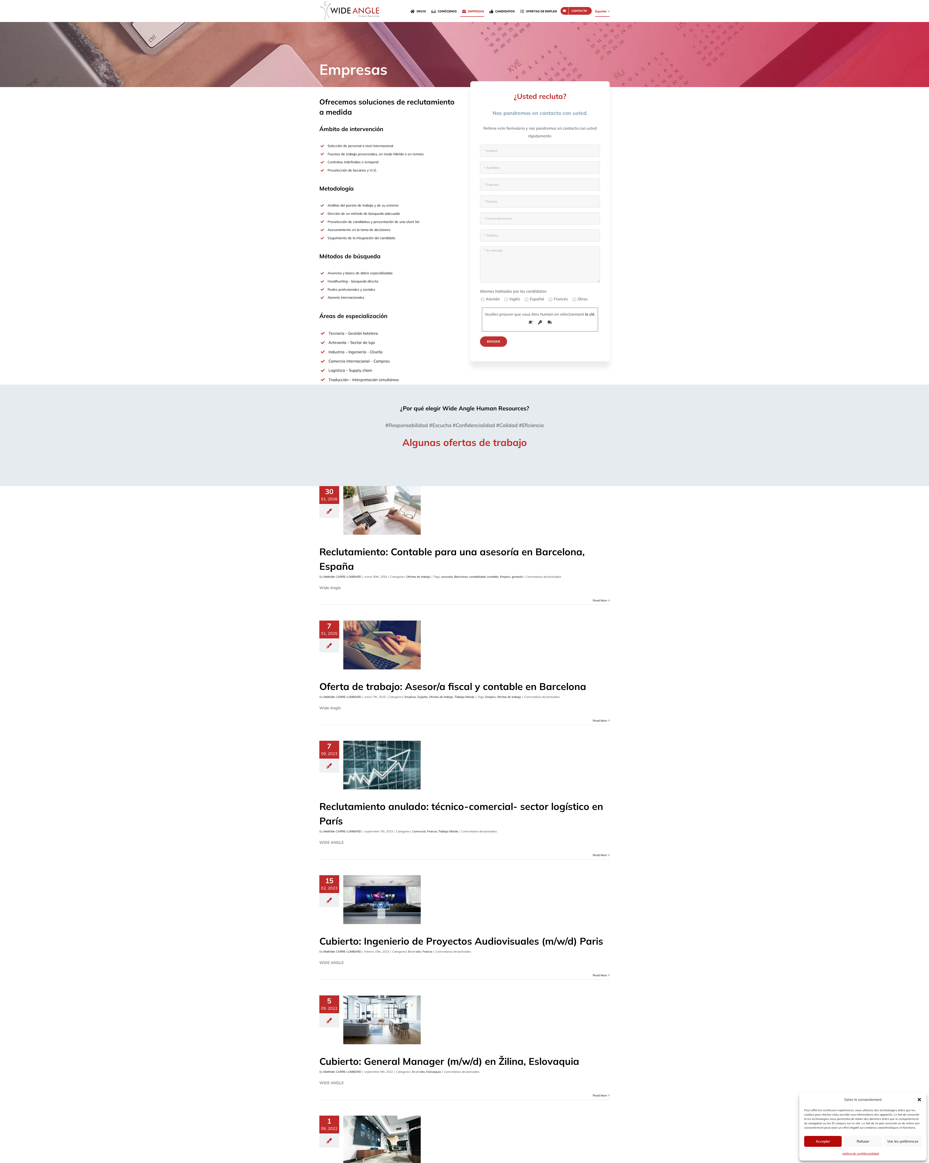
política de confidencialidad (860, 1153)
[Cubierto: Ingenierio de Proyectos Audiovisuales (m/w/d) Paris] (382, 899)
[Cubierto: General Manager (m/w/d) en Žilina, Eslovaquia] (382, 1019)
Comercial (419, 831)
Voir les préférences (903, 1141)
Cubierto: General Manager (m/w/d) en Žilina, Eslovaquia (449, 1061)
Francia (432, 831)
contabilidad (477, 576)
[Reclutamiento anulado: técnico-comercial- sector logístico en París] (382, 765)
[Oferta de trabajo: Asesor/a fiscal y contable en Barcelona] (382, 645)
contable (493, 576)
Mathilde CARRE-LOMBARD (342, 576)
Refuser (863, 1141)
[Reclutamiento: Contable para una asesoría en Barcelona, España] (382, 510)
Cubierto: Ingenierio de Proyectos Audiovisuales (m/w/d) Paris (461, 941)
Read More (600, 600)
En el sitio (414, 951)
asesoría (447, 576)
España (422, 697)
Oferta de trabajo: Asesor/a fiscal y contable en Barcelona (452, 686)
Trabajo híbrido (464, 697)
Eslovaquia (433, 1072)
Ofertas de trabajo (418, 576)
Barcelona (461, 576)
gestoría (517, 576)
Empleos (410, 697)
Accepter (823, 1141)
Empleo (505, 576)
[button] (919, 1099)
